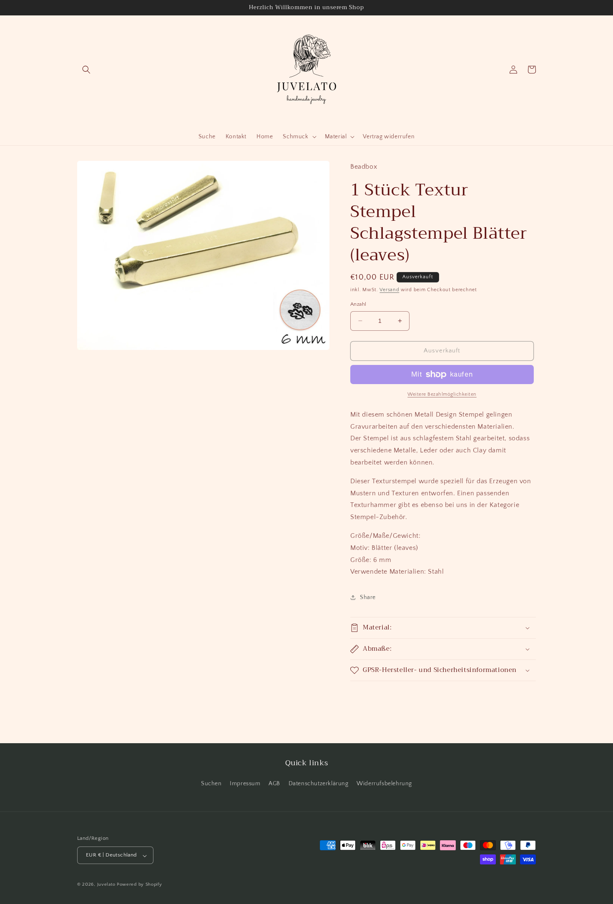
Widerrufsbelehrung (384, 783)
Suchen (211, 783)
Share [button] (368, 597)
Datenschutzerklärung (319, 783)
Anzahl (358, 304)
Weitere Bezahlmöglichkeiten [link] (442, 394)
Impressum (245, 783)
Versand (389, 289)
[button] (86, 69)
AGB (274, 783)
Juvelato (106, 884)
